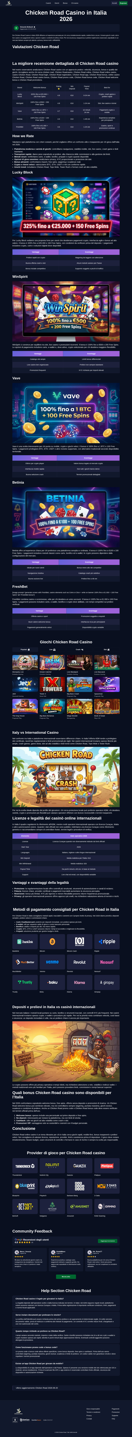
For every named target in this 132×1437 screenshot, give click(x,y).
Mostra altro (66, 1276)
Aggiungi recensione (108, 1241)
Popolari (24, 649)
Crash (78, 649)
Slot (105, 649)
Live (50, 649)
